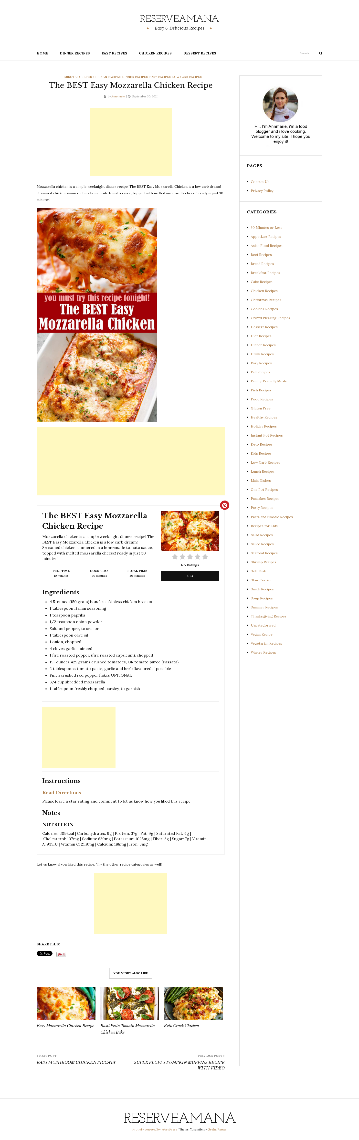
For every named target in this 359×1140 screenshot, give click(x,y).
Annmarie (118, 96)
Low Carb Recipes (187, 77)
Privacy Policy (262, 190)
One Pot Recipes (264, 489)
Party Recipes (262, 507)
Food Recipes (262, 399)
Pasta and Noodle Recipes (272, 517)
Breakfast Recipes (265, 273)
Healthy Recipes (264, 417)
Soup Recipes (262, 598)
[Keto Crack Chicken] (193, 1003)
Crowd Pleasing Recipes (270, 318)
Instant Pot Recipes (267, 435)
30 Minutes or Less (76, 77)
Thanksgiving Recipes (268, 616)
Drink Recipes (262, 354)
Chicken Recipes (155, 53)
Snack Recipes (262, 589)
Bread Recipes (262, 263)
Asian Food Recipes (267, 245)
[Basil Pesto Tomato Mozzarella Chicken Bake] (129, 1003)
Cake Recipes (262, 282)
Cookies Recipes (264, 309)
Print (190, 576)
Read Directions (61, 792)
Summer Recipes (264, 607)
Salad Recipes (262, 535)
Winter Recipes (263, 652)
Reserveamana (179, 19)
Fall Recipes (260, 372)
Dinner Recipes (75, 53)
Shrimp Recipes (263, 562)
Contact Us (260, 181)
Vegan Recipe (262, 634)
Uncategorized (263, 625)
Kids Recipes (261, 453)
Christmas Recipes (266, 300)
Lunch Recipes (263, 471)
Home (42, 53)
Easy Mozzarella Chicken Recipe (65, 1025)
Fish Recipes (261, 390)
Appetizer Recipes (266, 236)
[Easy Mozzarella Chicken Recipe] (66, 1003)
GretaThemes (217, 1129)
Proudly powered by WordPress (155, 1129)
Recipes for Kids (264, 526)
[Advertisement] (131, 142)
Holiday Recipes (264, 426)
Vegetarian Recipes (266, 643)
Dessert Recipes (199, 53)
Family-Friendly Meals (269, 381)
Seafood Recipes (264, 553)
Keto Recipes (262, 444)
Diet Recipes (261, 336)
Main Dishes (261, 480)
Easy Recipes (114, 53)
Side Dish (258, 571)
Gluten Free (261, 408)
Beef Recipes (261, 254)
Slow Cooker (261, 580)
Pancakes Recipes (265, 498)
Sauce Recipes (262, 544)
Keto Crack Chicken (181, 1025)
